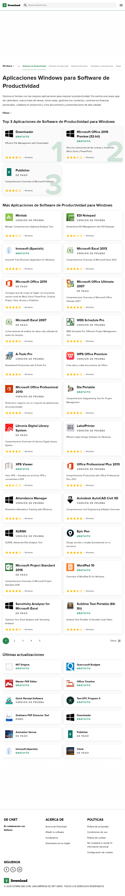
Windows (7, 66)
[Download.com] (11, 5)
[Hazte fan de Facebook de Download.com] (6, 869)
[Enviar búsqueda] (25, 5)
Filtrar (6, 113)
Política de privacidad (97, 826)
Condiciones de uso (97, 832)
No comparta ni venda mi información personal (99, 845)
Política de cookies (96, 837)
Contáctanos (52, 837)
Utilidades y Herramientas (101, 66)
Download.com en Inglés (58, 843)
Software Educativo (79, 66)
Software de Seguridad (59, 66)
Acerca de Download (56, 826)
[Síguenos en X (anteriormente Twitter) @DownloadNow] (13, 869)
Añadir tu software (55, 832)
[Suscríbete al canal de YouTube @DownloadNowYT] (19, 869)
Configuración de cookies (100, 852)
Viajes (118, 66)
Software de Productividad (34, 66)
